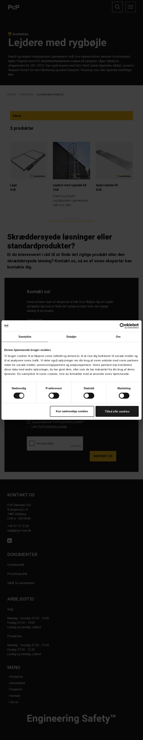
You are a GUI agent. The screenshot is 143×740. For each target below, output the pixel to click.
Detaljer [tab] (71, 336)
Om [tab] (118, 336)
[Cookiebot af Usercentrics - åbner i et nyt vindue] (122, 326)
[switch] (54, 396)
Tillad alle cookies (117, 411)
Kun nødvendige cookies (72, 411)
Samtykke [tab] (24, 336)
